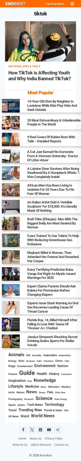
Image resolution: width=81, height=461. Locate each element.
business (30, 361)
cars (39, 361)
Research (29, 399)
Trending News (54, 4)
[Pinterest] (40, 429)
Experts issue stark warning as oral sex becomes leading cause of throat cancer (52, 307)
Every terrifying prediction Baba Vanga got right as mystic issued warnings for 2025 (51, 274)
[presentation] (40, 41)
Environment (44, 366)
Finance (12, 374)
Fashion (62, 366)
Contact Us (61, 444)
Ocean (42, 392)
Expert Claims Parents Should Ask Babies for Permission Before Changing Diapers (51, 290)
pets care (60, 392)
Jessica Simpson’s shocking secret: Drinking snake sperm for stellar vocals (52, 341)
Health (42, 373)
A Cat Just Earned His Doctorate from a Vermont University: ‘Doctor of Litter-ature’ (52, 156)
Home (22, 438)
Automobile (50, 355)
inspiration (17, 380)
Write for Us (19, 444)
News (31, 392)
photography (15, 399)
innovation (66, 374)
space (12, 405)
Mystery (66, 387)
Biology (12, 361)
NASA (11, 392)
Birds (21, 361)
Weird (25, 416)
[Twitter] (32, 429)
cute (67, 361)
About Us (35, 438)
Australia (36, 355)
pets (50, 392)
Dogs (11, 366)
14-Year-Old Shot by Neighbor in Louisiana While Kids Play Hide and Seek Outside (52, 106)
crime (59, 361)
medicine (32, 386)
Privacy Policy (54, 438)
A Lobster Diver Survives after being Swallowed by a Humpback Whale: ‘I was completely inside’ (53, 173)
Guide (27, 373)
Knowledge (45, 380)
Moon (43, 387)
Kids (29, 381)
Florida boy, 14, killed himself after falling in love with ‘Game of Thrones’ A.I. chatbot (52, 324)
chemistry (48, 361)
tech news (35, 405)
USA (66, 410)
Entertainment (24, 366)
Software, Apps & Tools (24, 66)
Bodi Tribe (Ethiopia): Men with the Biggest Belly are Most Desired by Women (52, 223)
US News (13, 416)
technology (54, 404)
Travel (12, 410)
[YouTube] (49, 429)
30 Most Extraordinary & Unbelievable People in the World (53, 123)
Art (28, 355)
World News (43, 416)
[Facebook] (23, 429)
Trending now (30, 410)
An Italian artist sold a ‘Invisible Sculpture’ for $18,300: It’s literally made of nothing (52, 206)
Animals (16, 355)
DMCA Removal (41, 444)
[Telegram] (57, 429)
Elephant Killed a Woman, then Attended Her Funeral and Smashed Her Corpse (53, 257)
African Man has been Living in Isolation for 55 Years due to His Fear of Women (50, 190)
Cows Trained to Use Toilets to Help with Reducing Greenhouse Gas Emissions (53, 240)
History (54, 374)
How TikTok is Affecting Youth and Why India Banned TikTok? (39, 75)
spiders (21, 405)
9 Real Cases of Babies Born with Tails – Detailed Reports (51, 139)
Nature (20, 392)
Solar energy (60, 399)
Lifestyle (15, 386)
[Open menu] (72, 3)
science (44, 398)
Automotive (65, 355)
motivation (54, 387)
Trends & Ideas (53, 410)
